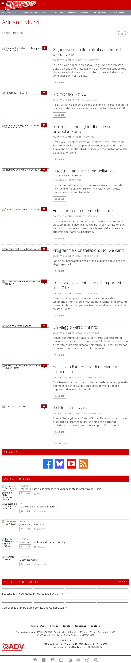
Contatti (95, 625)
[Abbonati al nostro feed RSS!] (83, 463)
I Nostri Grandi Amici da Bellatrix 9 (84, 171)
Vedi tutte (122, 582)
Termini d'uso (38, 625)
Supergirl (71, 12)
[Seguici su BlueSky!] (59, 463)
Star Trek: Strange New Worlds (107, 12)
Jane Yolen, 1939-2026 (32, 524)
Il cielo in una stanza (71, 407)
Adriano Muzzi (73, 175)
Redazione (80, 625)
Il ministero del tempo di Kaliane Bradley (42, 542)
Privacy (54, 625)
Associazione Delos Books (56, 635)
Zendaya (83, 12)
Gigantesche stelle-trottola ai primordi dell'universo (87, 52)
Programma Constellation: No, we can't (88, 250)
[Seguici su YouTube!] (71, 463)
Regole (66, 625)
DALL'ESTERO (25, 521)
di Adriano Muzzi (62, 60)
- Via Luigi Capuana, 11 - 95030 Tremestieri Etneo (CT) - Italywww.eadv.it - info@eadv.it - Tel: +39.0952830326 (78, 645)
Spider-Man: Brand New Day (37, 12)
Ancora (62, 443)
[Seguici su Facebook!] (47, 463)
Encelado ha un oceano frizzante (83, 210)
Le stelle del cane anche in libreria (38, 506)
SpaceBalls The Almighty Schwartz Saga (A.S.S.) (30, 593)
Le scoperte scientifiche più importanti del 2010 (87, 285)
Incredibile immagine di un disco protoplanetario (82, 129)
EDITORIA (23, 503)
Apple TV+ (58, 12)
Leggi (61, 82)
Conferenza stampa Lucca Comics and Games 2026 (33, 607)
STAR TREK (24, 557)
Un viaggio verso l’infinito (75, 327)
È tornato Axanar (29, 559)
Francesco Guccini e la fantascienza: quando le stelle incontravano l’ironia (60, 488)
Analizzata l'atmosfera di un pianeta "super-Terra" (85, 369)
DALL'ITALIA (24, 486)
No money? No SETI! (72, 94)
